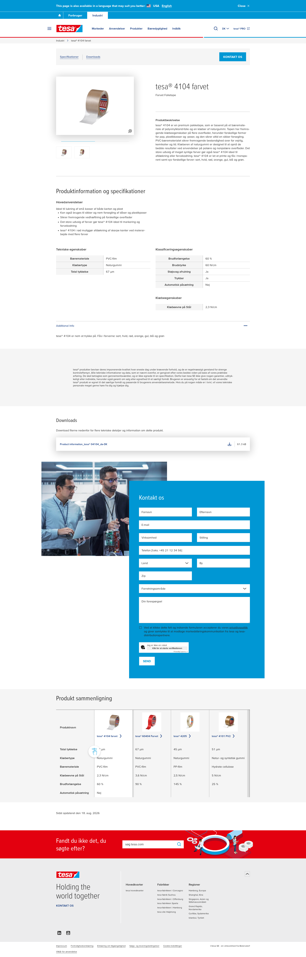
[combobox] (165, 563)
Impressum (61, 946)
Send (147, 661)
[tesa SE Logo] (69, 29)
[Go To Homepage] (59, 15)
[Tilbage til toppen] (247, 874)
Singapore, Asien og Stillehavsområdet (199, 900)
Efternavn (205, 512)
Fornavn (147, 512)
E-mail (145, 524)
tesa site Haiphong (166, 912)
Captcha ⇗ (181, 651)
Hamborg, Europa (197, 890)
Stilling (204, 537)
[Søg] (215, 28)
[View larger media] (130, 131)
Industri (97, 15)
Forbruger (75, 15)
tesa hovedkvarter (135, 890)
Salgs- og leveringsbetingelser (144, 946)
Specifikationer (69, 56)
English (167, 5)
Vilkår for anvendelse (66, 951)
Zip (144, 575)
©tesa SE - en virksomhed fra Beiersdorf (230, 946)
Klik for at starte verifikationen (167, 648)
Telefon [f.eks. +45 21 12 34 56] (162, 550)
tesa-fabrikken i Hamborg (169, 907)
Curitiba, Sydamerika (199, 913)
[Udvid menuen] (49, 28)
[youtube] (68, 934)
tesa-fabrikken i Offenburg (170, 899)
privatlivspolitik (238, 627)
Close (242, 5)
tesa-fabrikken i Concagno (170, 890)
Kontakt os (232, 57)
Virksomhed (149, 537)
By (201, 563)
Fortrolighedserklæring (82, 946)
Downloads (93, 56)
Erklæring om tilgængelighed (111, 946)
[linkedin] (59, 934)
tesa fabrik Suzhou (166, 895)
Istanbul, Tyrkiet (196, 917)
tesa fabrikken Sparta (167, 903)
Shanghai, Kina (196, 895)
